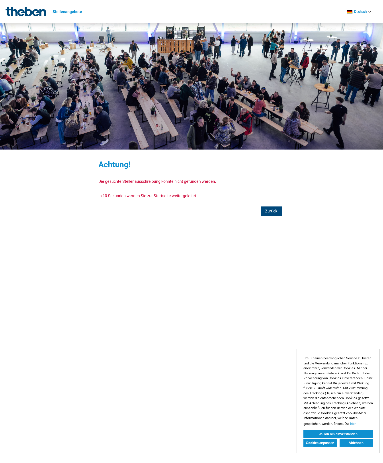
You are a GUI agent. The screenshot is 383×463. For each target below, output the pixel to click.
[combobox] (360, 11)
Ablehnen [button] (356, 443)
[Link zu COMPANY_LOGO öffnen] (26, 11)
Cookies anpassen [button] (320, 443)
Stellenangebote (67, 11)
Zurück (271, 211)
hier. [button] (353, 424)
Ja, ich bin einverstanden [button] (338, 434)
